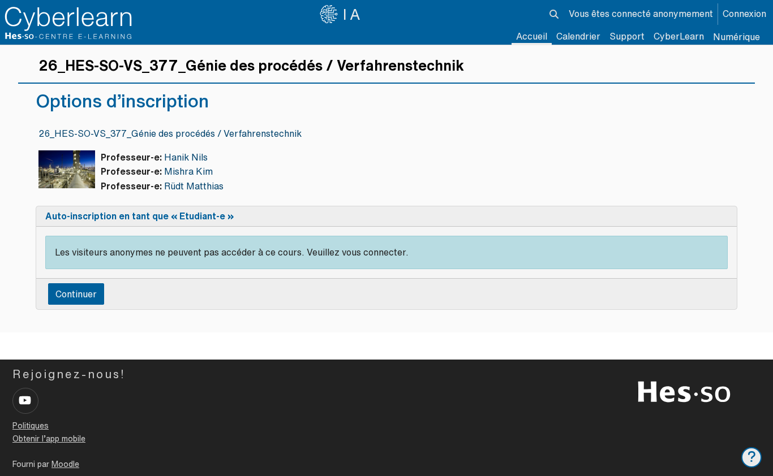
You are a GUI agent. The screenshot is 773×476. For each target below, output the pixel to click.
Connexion (744, 13)
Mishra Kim (188, 171)
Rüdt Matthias (194, 186)
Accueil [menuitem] (531, 36)
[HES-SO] (684, 390)
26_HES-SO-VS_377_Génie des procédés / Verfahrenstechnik (170, 133)
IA (353, 14)
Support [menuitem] (627, 36)
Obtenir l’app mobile (48, 439)
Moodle (65, 464)
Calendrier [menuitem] (578, 36)
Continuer (76, 293)
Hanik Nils (186, 157)
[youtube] (25, 401)
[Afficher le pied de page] (751, 457)
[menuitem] (678, 36)
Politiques (30, 426)
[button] (554, 14)
